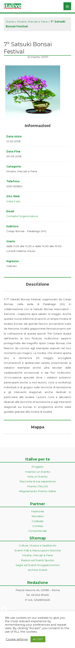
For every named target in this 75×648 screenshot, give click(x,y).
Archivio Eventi (37, 569)
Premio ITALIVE (37, 486)
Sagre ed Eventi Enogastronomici (38, 565)
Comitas (37, 526)
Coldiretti (37, 521)
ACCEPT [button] (38, 639)
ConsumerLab (37, 530)
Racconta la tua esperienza (38, 481)
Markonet (37, 511)
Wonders (37, 516)
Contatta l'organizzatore (22, 216)
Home (10, 21)
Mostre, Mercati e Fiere (32, 21)
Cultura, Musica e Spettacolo (37, 545)
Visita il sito (13, 201)
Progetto (37, 466)
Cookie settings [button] (17, 639)
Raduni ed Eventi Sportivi (37, 560)
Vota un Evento (37, 476)
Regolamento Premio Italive (37, 491)
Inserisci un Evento (37, 471)
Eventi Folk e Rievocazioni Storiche (37, 550)
